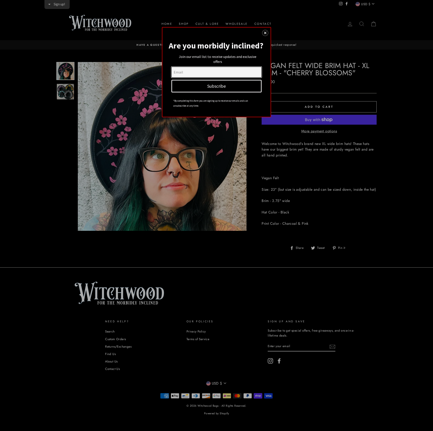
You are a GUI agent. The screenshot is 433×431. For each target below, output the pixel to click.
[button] (265, 33)
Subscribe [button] (216, 86)
